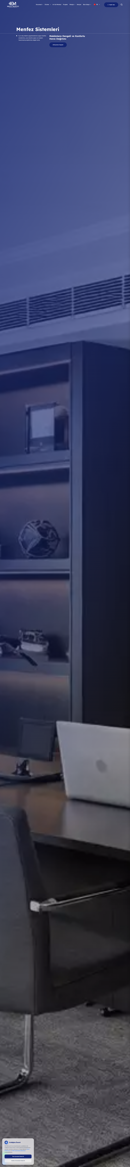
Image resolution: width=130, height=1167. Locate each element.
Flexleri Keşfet (57, 47)
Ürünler (47, 4)
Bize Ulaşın (86, 4)
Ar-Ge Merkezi (57, 4)
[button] (97, 4)
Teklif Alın (112, 4)
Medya (72, 4)
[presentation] (117, 838)
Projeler (65, 4)
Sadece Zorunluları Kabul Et (18, 1160)
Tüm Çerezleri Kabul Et (18, 1156)
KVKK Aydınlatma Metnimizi (19, 1150)
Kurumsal (39, 4)
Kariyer (79, 4)
